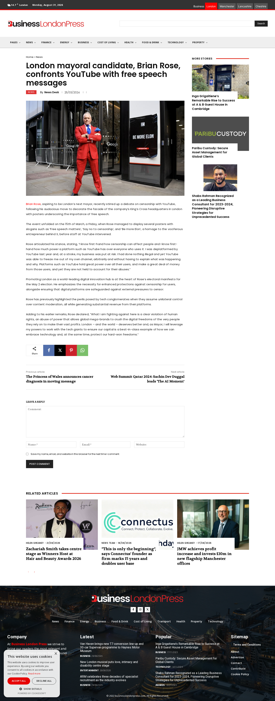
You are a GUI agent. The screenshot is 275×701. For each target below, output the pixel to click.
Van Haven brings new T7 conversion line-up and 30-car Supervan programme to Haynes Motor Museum (111, 647)
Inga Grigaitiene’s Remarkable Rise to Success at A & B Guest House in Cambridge (213, 102)
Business (85, 656)
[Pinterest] (71, 350)
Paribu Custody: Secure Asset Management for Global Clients (210, 152)
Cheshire (261, 6)
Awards (160, 685)
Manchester (227, 6)
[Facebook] (48, 350)
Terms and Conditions (247, 644)
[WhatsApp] (82, 350)
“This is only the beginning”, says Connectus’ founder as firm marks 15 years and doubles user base (129, 556)
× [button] (55, 653)
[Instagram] (140, 609)
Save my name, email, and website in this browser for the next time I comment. (75, 454)
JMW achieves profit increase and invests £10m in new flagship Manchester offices (204, 556)
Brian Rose (33, 204)
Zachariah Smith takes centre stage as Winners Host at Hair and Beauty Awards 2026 (54, 554)
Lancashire (244, 6)
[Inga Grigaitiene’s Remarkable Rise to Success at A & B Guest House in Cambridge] (220, 82)
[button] (31, 689)
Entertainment (89, 670)
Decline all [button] (44, 680)
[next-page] (34, 572)
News (39, 57)
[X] (60, 350)
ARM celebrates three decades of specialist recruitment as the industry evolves (109, 678)
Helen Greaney (35, 543)
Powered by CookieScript (32, 693)
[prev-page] (28, 572)
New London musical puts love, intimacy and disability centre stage (109, 663)
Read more (34, 673)
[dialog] (32, 673)
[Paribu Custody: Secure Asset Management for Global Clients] (220, 134)
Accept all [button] (19, 680)
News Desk (51, 92)
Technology (163, 666)
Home (29, 57)
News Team (108, 543)
